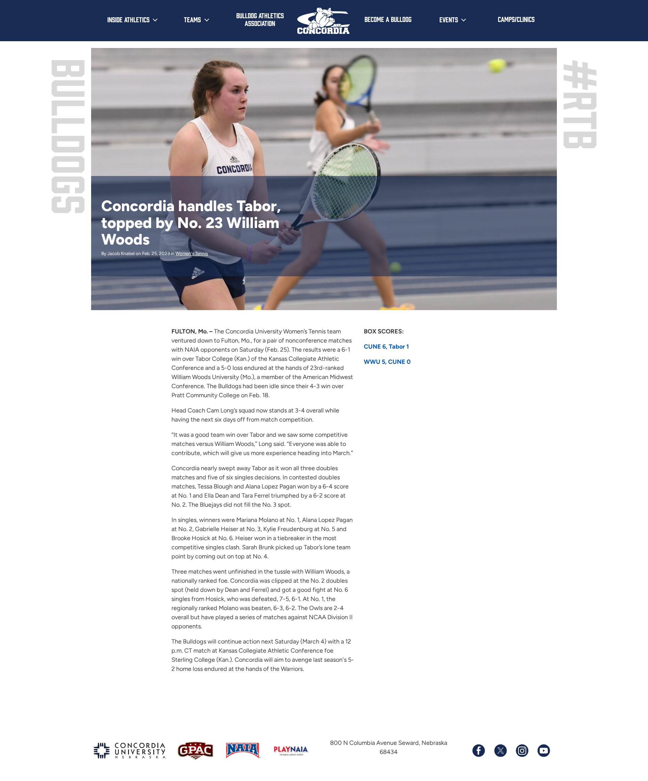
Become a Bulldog (387, 19)
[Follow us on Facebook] (478, 750)
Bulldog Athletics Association (260, 19)
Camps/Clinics (516, 19)
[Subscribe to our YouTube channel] (543, 750)
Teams (192, 19)
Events (448, 19)
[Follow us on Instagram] (522, 750)
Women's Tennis (192, 253)
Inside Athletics (128, 19)
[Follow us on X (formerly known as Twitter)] (500, 750)
